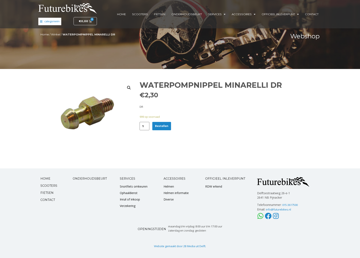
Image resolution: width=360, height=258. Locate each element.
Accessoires (242, 14)
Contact (312, 14)
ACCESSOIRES (174, 178)
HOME (45, 178)
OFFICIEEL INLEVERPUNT (225, 178)
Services (215, 14)
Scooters (140, 14)
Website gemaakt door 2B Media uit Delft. (180, 246)
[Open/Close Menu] (49, 21)
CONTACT (47, 200)
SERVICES (127, 178)
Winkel (55, 34)
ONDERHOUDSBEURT (90, 178)
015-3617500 (290, 205)
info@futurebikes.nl (278, 209)
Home (121, 14)
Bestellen (161, 126)
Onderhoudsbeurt (186, 14)
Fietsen (159, 14)
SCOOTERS (48, 186)
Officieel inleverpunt (278, 14)
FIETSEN (47, 193)
